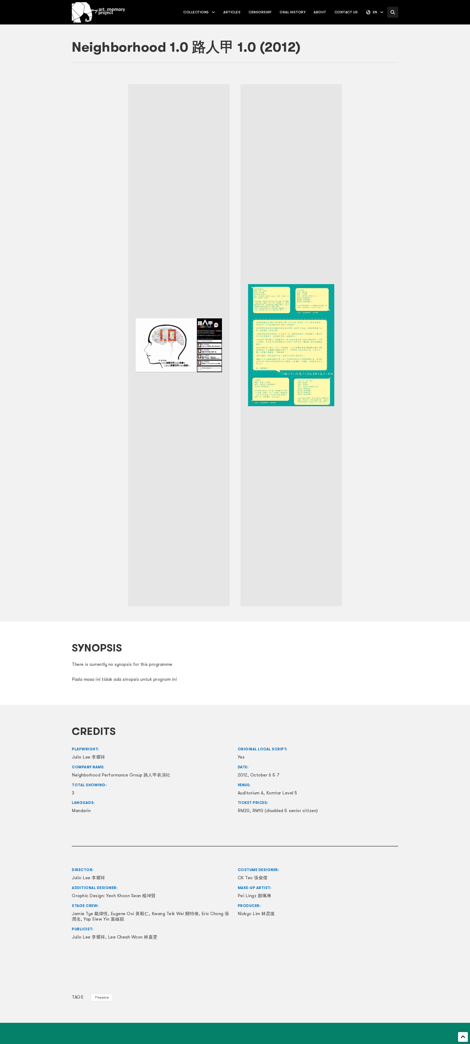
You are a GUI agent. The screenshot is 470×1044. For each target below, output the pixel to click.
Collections (196, 12)
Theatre (102, 997)
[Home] (98, 12)
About (320, 12)
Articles (231, 12)
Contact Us (346, 12)
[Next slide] (391, 345)
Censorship (260, 12)
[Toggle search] (392, 12)
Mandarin (81, 810)
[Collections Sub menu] (213, 12)
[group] (179, 345)
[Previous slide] (78, 345)
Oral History (292, 12)
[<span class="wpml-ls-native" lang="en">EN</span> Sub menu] (382, 12)
